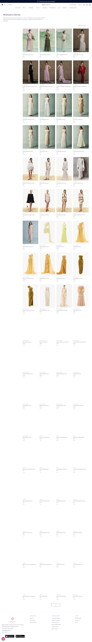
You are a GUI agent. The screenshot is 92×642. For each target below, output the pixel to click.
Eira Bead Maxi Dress (77, 373)
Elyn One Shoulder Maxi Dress (28, 310)
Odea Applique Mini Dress (44, 246)
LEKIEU (24, 245)
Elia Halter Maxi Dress (44, 342)
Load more (55, 605)
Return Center (55, 628)
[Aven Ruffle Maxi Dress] (30, 423)
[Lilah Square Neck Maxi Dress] (81, 137)
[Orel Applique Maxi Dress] (81, 264)
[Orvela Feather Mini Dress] (47, 200)
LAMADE (74, 467)
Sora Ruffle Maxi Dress (77, 310)
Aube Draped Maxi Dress (44, 373)
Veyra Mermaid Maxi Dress (61, 183)
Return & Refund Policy (56, 624)
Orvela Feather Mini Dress (44, 215)
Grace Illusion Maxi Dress (27, 532)
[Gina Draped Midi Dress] (81, 518)
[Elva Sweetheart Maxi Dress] (81, 391)
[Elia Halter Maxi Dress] (47, 327)
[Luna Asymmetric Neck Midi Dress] (81, 455)
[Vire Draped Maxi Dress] (64, 264)
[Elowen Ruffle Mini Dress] (81, 582)
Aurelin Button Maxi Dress (78, 183)
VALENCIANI (58, 594)
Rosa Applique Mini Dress (61, 501)
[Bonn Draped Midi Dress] (47, 455)
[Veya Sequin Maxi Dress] (30, 327)
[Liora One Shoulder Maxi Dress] (64, 296)
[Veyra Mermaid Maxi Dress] (64, 169)
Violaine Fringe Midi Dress (61, 596)
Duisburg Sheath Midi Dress (28, 246)
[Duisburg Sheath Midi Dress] (30, 232)
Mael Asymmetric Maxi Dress (28, 278)
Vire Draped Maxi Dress (60, 278)
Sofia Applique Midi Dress (27, 501)
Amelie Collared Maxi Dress (45, 501)
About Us (32, 618)
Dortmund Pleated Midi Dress (61, 437)
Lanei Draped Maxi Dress (44, 119)
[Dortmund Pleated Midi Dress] (64, 423)
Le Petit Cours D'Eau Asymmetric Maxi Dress (30, 87)
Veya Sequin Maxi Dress (27, 342)
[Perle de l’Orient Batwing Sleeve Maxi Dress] (81, 72)
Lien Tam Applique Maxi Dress (62, 54)
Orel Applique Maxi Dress (78, 278)
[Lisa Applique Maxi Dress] (81, 550)
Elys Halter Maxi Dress (60, 246)
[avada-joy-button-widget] (3, 638)
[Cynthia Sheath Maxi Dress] (30, 137)
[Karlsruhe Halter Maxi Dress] (47, 423)
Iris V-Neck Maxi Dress (60, 564)
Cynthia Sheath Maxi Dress (28, 151)
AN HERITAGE (75, 53)
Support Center (55, 626)
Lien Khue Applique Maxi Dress (45, 54)
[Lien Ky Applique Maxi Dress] (30, 40)
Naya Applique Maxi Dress (44, 310)
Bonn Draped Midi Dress (44, 469)
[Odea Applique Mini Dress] (47, 232)
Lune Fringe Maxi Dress (27, 405)
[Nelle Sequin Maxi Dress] (47, 391)
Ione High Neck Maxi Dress (44, 278)
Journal (76, 622)
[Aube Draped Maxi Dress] (47, 359)
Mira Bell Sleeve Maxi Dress (45, 532)
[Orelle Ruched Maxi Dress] (47, 169)
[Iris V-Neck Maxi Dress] (64, 550)
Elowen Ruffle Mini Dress (77, 596)
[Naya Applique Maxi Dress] (47, 296)
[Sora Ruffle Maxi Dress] (81, 296)
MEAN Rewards (73, 4)
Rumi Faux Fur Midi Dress (78, 119)
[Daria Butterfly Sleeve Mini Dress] (47, 550)
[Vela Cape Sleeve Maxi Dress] (64, 359)
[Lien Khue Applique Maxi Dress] (47, 40)
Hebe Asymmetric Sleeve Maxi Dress (29, 564)
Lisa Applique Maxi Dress (78, 564)
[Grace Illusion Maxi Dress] (30, 518)
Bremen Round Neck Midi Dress (79, 437)
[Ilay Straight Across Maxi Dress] (30, 105)
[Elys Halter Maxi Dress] (64, 232)
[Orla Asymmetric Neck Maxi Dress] (81, 327)
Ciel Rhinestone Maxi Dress (28, 373)
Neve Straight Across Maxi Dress (62, 342)
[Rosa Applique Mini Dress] (64, 486)
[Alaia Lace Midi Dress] (47, 137)
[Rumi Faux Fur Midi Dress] (81, 105)
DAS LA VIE (25, 181)
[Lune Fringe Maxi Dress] (30, 391)
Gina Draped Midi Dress (77, 532)
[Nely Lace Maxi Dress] (47, 582)
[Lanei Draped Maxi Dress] (47, 105)
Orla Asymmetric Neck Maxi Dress (79, 342)
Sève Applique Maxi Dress (61, 405)
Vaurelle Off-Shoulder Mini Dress (29, 215)
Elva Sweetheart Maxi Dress (78, 405)
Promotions (77, 620)
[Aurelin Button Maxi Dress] (81, 169)
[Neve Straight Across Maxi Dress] (64, 327)
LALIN (24, 53)
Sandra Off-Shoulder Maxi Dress (79, 501)
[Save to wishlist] (36, 30)
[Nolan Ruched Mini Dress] (64, 518)
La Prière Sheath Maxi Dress (78, 54)
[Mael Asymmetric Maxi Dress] (30, 264)
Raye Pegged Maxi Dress (60, 119)
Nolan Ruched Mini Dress (61, 532)
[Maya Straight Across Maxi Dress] (30, 582)
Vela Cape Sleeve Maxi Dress (61, 373)
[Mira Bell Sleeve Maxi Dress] (47, 518)
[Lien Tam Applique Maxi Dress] (64, 40)
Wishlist (80, 4)
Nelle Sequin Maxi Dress (44, 405)
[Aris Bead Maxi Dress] (81, 232)
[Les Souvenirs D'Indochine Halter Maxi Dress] (64, 72)
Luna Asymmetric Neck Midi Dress (79, 469)
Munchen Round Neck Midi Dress (29, 469)
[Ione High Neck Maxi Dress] (47, 264)
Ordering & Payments (56, 618)
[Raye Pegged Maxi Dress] (64, 105)
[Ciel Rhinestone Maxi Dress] (30, 359)
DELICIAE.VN (25, 118)
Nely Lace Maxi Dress (43, 596)
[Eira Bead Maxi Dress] (81, 359)
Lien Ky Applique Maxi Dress (28, 54)
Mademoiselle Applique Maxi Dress (46, 86)
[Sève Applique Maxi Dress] (64, 391)
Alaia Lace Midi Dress (44, 151)
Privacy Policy (32, 620)
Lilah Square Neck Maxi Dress (78, 151)
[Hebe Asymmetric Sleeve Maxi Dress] (30, 550)
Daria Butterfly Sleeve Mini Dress (46, 564)
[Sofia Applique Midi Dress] (30, 486)
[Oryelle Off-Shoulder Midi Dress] (81, 200)
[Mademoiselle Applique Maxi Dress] (47, 72)
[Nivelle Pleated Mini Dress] (64, 200)
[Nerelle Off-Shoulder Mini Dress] (30, 169)
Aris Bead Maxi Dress (77, 246)
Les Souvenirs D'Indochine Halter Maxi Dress (63, 87)
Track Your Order (55, 622)
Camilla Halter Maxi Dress (61, 151)
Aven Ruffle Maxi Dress (27, 437)
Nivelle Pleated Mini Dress (61, 215)
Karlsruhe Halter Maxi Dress (45, 437)
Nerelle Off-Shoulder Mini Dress (28, 183)
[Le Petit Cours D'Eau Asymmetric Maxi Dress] (30, 72)
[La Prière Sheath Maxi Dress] (81, 40)
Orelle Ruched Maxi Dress (44, 183)
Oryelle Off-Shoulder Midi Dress (79, 215)
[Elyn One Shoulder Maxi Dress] (30, 296)
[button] (84, 5)
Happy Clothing (43, 245)
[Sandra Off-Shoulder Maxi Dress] (81, 486)
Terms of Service (33, 622)
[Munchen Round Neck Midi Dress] (30, 455)
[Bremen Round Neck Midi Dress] (81, 423)
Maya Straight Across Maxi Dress (29, 596)
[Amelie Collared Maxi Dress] (47, 486)
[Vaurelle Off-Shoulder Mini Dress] (30, 200)
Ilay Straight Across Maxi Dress (28, 119)
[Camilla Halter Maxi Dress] (64, 137)
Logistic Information (56, 620)
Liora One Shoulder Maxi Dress (62, 310)
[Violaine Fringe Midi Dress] (64, 582)
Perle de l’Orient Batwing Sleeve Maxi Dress (80, 87)
